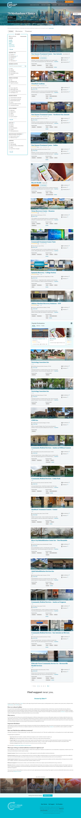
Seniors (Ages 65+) (14, 88)
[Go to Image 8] (54, 80)
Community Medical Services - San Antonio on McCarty (50, 633)
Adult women (13, 112)
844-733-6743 (35, 119)
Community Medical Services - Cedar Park (45, 479)
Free (11, 79)
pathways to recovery (17, 771)
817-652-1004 (35, 424)
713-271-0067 (35, 367)
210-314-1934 (35, 638)
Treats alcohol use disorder (15, 97)
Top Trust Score (19, 31)
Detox (11, 59)
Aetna (11, 68)
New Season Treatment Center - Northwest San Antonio (50, 114)
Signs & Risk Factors (34, 4)
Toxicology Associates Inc (40, 362)
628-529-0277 (35, 185)
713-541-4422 (35, 576)
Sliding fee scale (13, 81)
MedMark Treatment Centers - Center (44, 509)
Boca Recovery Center (71, 338)
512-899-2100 (35, 453)
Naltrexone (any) (13, 137)
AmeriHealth (12, 71)
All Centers (11, 31)
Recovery (55, 4)
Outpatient (12, 57)
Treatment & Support (45, 4)
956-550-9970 (35, 671)
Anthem (12, 74)
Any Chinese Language (14, 148)
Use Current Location (12, 18)
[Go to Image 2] (50, 50)
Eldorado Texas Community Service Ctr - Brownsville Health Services (49, 665)
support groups (10, 704)
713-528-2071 (35, 396)
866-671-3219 (35, 216)
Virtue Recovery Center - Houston (42, 211)
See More (55, 67)
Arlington (11, 41)
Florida (42, 325)
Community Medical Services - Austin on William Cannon (51, 448)
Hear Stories (61, 1)
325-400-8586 (35, 308)
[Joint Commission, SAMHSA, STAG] (69, 214)
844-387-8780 (35, 89)
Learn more (51, 28)
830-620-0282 (35, 545)
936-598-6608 (35, 514)
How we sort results (23, 36)
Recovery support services (15, 103)
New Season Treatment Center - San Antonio (46, 54)
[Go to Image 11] (57, 80)
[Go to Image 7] (53, 80)
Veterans (12, 115)
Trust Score (63, 711)
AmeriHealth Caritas (14, 73)
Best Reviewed (29, 31)
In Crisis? (76, 14)
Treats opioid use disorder (15, 99)
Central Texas (11, 45)
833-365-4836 (35, 57)
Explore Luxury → (47, 795)
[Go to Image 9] (55, 80)
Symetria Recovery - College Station (43, 273)
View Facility (44, 57)
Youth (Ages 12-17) (14, 92)
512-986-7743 (35, 484)
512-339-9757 (35, 607)
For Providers (59, 804)
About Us (71, 4)
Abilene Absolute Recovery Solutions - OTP (46, 303)
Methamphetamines (14, 131)
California (38, 325)
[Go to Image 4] (52, 50)
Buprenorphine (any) (14, 136)
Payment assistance (14, 83)
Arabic (11, 147)
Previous (34, 686)
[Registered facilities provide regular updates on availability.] (69, 189)
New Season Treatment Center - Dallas (44, 145)
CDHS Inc (34, 420)
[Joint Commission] (69, 87)
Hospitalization (13, 56)
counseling (17, 704)
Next (48, 686)
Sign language (13, 144)
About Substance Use (62, 4)
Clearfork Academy (38, 84)
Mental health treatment (15, 100)
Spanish (12, 142)
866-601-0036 (35, 278)
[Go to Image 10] (56, 80)
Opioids (12, 125)
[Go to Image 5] (53, 50)
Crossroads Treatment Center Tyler (43, 242)
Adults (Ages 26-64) (14, 89)
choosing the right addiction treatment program (22, 745)
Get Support (52, 804)
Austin (10, 43)
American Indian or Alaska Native (16, 145)
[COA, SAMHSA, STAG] (69, 669)
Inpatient (12, 54)
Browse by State (39, 698)
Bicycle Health (36, 183)
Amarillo (10, 40)
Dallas (10, 48)
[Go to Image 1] (49, 50)
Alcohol (11, 126)
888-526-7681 (35, 247)
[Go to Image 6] (54, 50)
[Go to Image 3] (51, 50)
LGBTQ (11, 113)
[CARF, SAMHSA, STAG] (69, 276)
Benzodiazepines (13, 128)
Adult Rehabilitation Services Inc (42, 571)
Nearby (33, 325)
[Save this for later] (71, 36)
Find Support (69, 1)
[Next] (71, 43)
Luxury (11, 102)
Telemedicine (13, 60)
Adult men (12, 110)
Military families (13, 118)
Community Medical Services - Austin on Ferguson (48, 602)
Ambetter (12, 70)
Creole (11, 150)
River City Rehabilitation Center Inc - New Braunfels (49, 540)
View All (11, 49)
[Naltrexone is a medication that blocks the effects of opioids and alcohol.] (17, 137)
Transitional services (14, 105)
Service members (13, 116)
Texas (22, 703)
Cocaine (12, 129)
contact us (51, 726)
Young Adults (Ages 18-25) (15, 91)
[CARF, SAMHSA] (69, 57)
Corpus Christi (12, 46)
